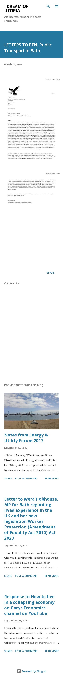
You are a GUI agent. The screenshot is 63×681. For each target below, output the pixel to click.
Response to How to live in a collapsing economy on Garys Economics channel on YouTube (29, 605)
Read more (52, 478)
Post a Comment (26, 478)
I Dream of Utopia (16, 8)
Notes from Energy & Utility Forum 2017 (26, 437)
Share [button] (51, 272)
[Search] (48, 6)
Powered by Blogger (33, 671)
